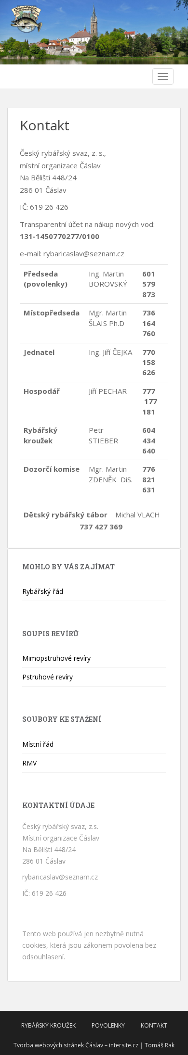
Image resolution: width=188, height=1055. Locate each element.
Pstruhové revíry (47, 676)
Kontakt (154, 1025)
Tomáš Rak (160, 1045)
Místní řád (38, 744)
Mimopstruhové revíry (56, 658)
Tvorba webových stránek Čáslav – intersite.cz (75, 1045)
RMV (29, 762)
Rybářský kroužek (48, 1025)
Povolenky (108, 1025)
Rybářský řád (42, 591)
